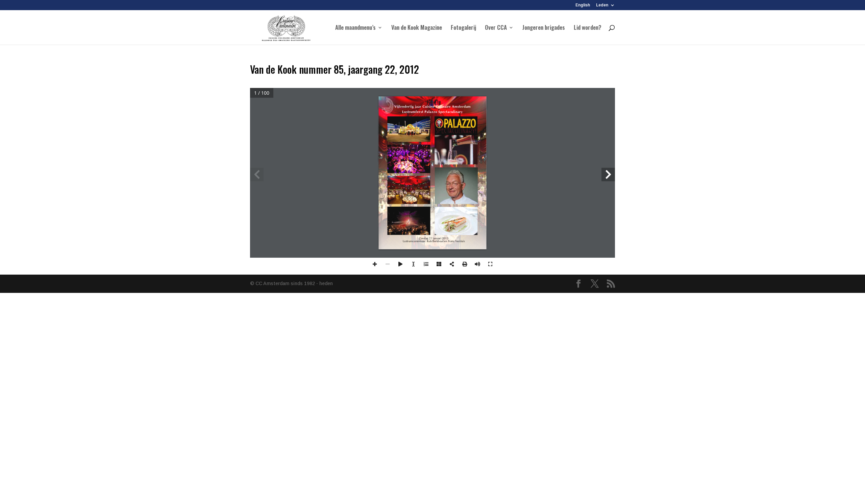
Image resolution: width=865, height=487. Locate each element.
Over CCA (496, 28)
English (582, 5)
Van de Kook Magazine (416, 28)
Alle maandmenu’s (355, 28)
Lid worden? (587, 28)
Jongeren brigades (543, 28)
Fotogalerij (463, 28)
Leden (602, 5)
